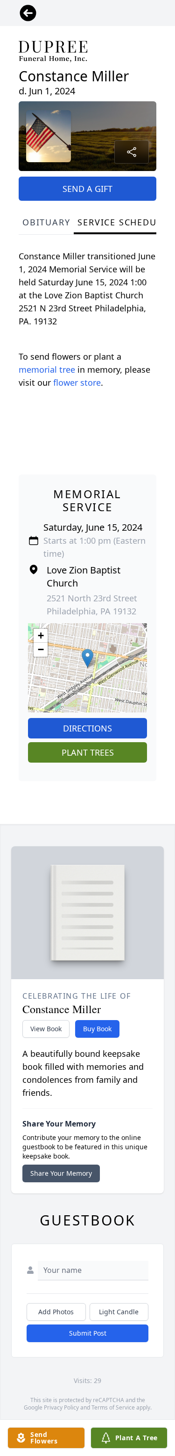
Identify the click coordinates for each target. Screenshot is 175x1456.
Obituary (46, 222)
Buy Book (97, 1028)
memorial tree (47, 369)
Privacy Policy (61, 1407)
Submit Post (87, 1333)
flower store (77, 382)
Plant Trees (88, 752)
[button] (87, 658)
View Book (46, 1028)
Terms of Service (113, 1407)
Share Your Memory (61, 1173)
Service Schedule (122, 222)
